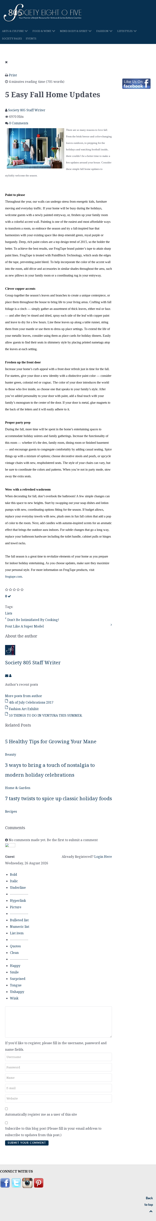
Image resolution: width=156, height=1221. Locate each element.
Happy (15, 965)
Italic (14, 881)
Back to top (148, 1201)
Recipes (11, 811)
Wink (14, 998)
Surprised (17, 978)
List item (17, 933)
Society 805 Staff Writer (26, 110)
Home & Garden (17, 788)
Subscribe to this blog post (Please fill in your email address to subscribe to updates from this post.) (53, 1131)
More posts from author (23, 696)
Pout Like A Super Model (24, 626)
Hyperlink (18, 900)
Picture (15, 907)
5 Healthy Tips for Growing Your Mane (50, 741)
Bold (13, 874)
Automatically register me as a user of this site (41, 1114)
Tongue (16, 985)
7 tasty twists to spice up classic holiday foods (58, 798)
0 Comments (18, 123)
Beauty (10, 754)
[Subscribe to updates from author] (7, 675)
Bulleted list (19, 920)
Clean (14, 952)
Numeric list (19, 926)
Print (13, 75)
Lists (8, 613)
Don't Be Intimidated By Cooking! (33, 620)
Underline (18, 887)
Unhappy (17, 991)
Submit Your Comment (27, 1142)
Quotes (15, 946)
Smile (14, 972)
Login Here (103, 856)
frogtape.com (13, 576)
